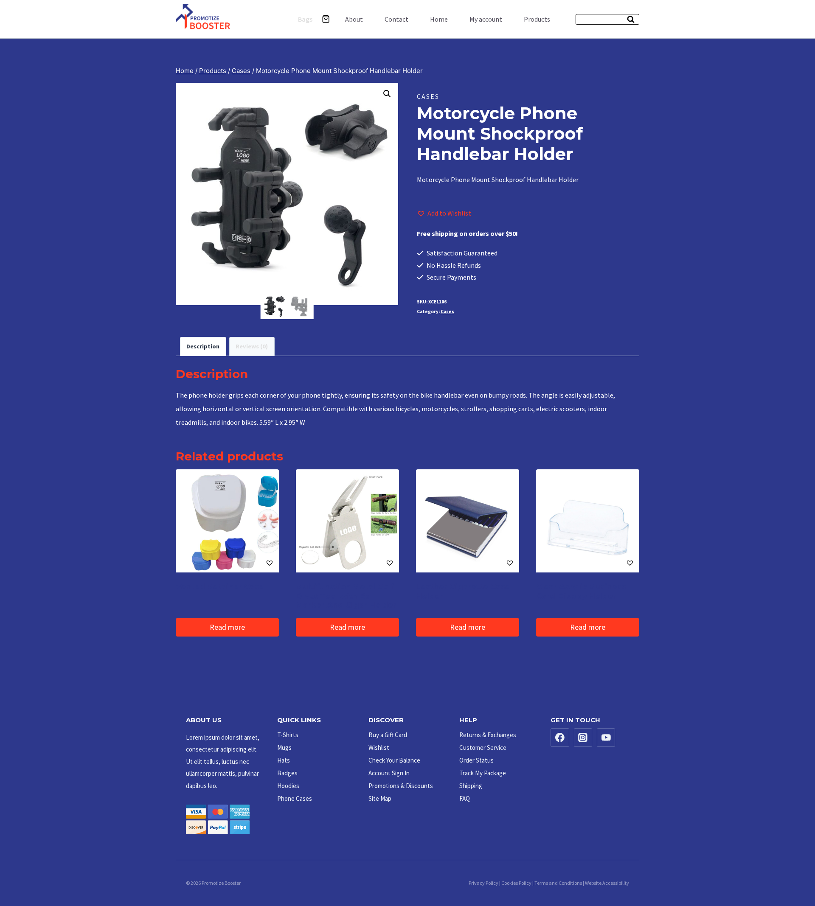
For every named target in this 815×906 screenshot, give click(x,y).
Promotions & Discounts (400, 786)
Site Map (379, 798)
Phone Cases (294, 798)
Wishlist (378, 747)
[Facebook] (560, 737)
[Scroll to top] (790, 873)
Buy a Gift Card (387, 735)
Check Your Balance (394, 760)
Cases (428, 96)
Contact (396, 19)
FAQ (464, 798)
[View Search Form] (607, 19)
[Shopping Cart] (326, 19)
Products (537, 19)
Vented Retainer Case (220, 587)
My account (485, 19)
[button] (387, 93)
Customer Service (482, 747)
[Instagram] (583, 737)
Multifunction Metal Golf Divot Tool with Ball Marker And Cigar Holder (346, 596)
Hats (283, 760)
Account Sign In (389, 773)
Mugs (284, 747)
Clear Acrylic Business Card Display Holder (581, 591)
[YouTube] (606, 737)
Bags (305, 19)
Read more (227, 627)
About (354, 19)
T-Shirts (287, 735)
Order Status (476, 760)
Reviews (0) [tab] (252, 346)
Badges (287, 773)
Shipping (470, 786)
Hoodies (288, 786)
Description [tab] (202, 346)
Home (439, 19)
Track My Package (482, 773)
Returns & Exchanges (487, 735)
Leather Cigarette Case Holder (463, 591)
